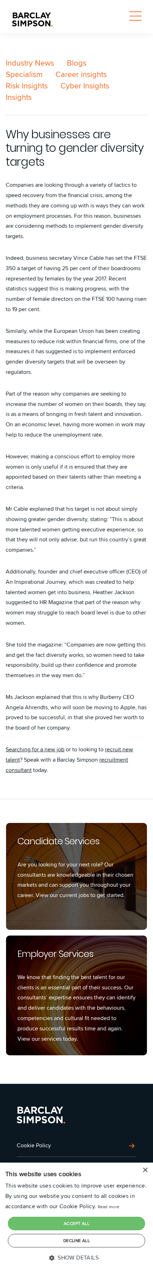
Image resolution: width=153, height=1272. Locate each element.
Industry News (30, 62)
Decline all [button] (76, 1240)
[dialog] (76, 1217)
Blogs (76, 62)
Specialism (24, 74)
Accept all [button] (76, 1223)
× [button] (145, 1170)
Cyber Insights (84, 85)
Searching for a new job (35, 749)
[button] (76, 1258)
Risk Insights (27, 85)
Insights (19, 97)
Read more (109, 1207)
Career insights (81, 74)
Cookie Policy (34, 1145)
